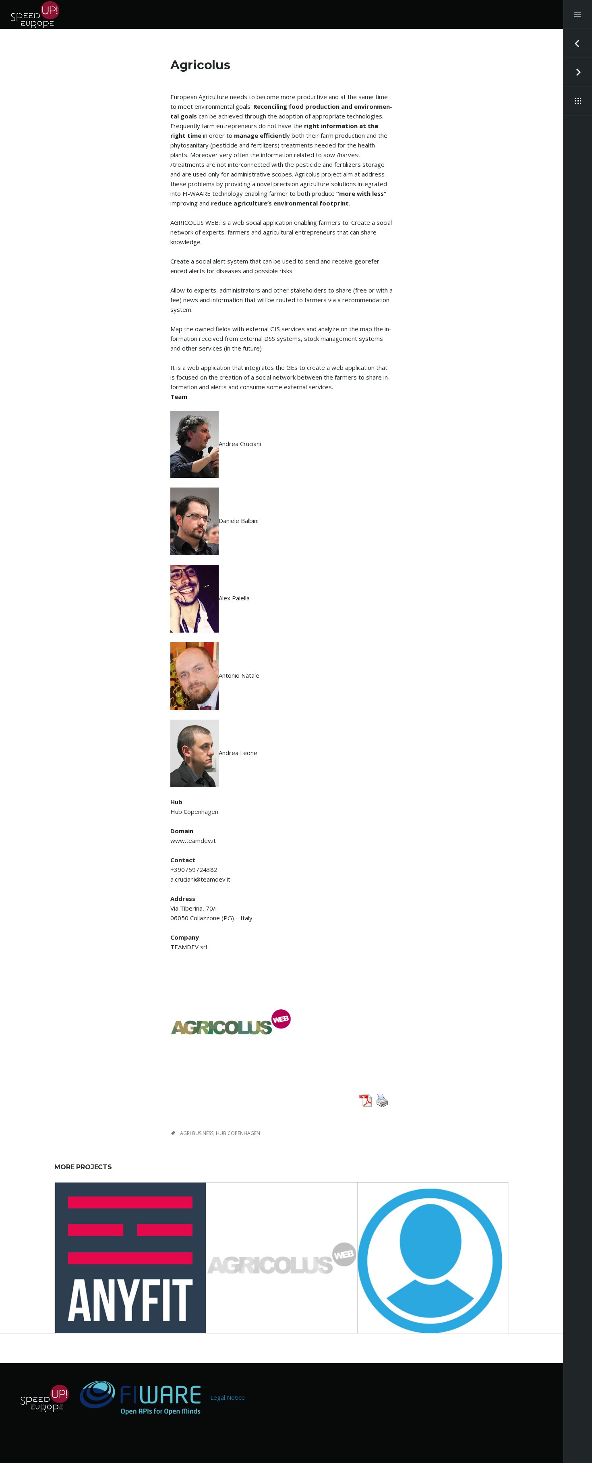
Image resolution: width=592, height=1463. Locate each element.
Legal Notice (227, 1397)
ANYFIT (130, 1245)
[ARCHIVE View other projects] (577, 101)
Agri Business (196, 1133)
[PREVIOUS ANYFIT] (577, 43)
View (136, 1268)
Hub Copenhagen (238, 1133)
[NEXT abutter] (577, 72)
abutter (432, 1245)
